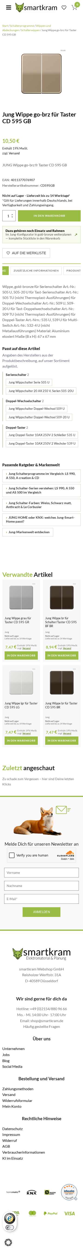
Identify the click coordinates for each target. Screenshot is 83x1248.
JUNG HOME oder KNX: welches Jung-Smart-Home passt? (40, 520)
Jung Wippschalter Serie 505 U (29, 382)
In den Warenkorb (49, 215)
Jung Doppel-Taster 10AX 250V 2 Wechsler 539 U (42, 443)
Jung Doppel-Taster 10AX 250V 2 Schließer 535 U (42, 435)
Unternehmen (13, 1048)
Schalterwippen (30, 30)
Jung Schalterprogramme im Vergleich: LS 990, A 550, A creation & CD (40, 476)
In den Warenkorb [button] (21, 655)
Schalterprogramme (22, 25)
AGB (6, 1146)
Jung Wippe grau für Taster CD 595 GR (18, 620)
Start (5, 25)
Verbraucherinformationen (23, 1152)
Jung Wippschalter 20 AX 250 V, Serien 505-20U (41, 391)
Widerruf (9, 1140)
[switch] (10, 1227)
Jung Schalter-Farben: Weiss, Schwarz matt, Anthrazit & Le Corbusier (38, 505)
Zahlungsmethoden (17, 1088)
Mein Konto (11, 1106)
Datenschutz (12, 1128)
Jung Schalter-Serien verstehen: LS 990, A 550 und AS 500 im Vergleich (40, 490)
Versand (14, 153)
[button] (8, 1242)
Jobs (6, 1054)
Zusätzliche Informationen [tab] (36, 270)
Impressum (11, 1134)
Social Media (12, 1066)
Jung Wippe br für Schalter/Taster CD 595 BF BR (61, 622)
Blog (5, 1060)
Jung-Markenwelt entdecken (28, 532)
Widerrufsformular (17, 1100)
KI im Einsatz (12, 1158)
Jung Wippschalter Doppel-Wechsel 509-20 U (39, 417)
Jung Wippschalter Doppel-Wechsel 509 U (37, 408)
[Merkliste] (64, 7)
